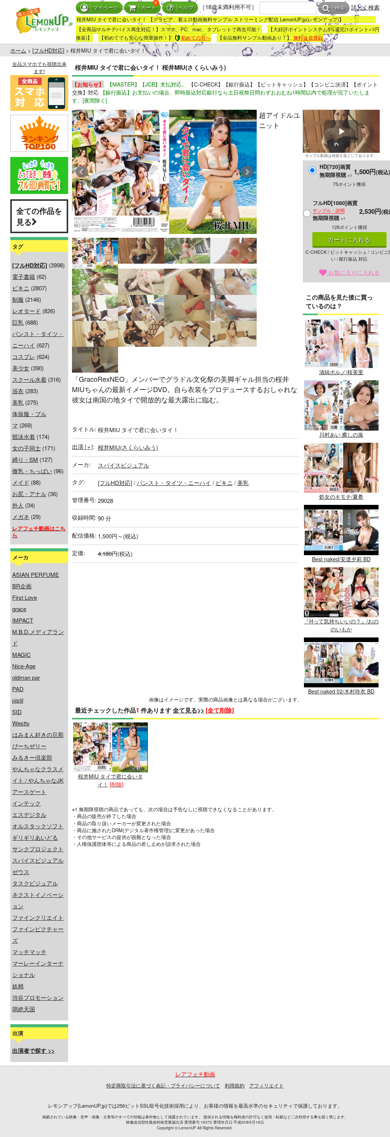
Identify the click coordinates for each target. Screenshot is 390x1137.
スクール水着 (29, 379)
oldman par (26, 677)
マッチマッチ (29, 952)
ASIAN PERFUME (35, 574)
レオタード (26, 311)
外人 (18, 505)
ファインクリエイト (38, 917)
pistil (17, 700)
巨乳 (18, 322)
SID (17, 712)
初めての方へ (196, 37)
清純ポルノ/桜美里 (341, 372)
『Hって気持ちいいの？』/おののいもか (341, 625)
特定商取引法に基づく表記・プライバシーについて (163, 1085)
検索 (340, 8)
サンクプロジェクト (38, 849)
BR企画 (22, 586)
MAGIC (21, 654)
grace (19, 609)
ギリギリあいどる (35, 837)
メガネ (20, 516)
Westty (21, 723)
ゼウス (20, 872)
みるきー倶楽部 (32, 757)
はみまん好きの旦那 (38, 734)
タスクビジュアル (35, 883)
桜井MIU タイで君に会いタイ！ (110, 780)
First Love (24, 597)
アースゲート (29, 792)
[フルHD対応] (48, 50)
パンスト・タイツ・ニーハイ (174, 483)
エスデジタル (29, 814)
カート (148, 8)
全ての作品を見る (39, 216)
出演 (82, 446)
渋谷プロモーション (38, 997)
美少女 (20, 368)
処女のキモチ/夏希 (341, 496)
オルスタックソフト (38, 826)
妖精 (18, 986)
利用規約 (235, 1085)
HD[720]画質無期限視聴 (336, 170)
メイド (20, 482)
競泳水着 (23, 436)
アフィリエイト (266, 1085)
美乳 (18, 402)
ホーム (18, 50)
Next (247, 172)
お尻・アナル (29, 494)
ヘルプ (186, 8)
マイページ (105, 8)
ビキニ (20, 288)
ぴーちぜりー (29, 746)
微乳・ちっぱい (32, 471)
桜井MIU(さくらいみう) (128, 447)
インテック (26, 803)
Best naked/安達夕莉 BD (341, 558)
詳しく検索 (365, 7)
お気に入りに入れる (353, 272)
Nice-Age (23, 666)
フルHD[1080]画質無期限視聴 (335, 210)
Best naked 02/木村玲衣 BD (341, 691)
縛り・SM (25, 459)
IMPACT (22, 620)
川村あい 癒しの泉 (341, 434)
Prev (82, 172)
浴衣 (18, 391)
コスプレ (23, 356)
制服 (18, 299)
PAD (18, 689)
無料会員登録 (308, 37)
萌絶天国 (23, 1009)
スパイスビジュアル (38, 860)
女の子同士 (26, 448)
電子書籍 (23, 276)
